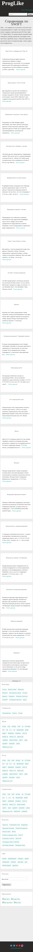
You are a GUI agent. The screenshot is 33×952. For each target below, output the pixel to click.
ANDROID (11, 733)
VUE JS (24, 733)
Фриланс (5, 693)
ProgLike (13, 3)
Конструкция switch (16, 368)
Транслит (5, 825)
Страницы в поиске (8, 838)
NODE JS (5, 737)
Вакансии (21, 689)
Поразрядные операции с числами (16, 209)
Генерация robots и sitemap (10, 842)
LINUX (18, 743)
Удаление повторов (8, 828)
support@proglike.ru (16, 948)
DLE (26, 862)
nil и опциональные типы (16, 399)
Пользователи (6, 713)
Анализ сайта (6, 831)
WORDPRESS (12, 858)
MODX (27, 858)
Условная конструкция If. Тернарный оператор (16, 336)
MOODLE (15, 865)
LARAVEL (5, 740)
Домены (4, 696)
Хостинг (25, 693)
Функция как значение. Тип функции (16, 558)
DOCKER (11, 743)
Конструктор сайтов (15, 693)
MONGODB (20, 730)
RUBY (27, 730)
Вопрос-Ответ (12, 689)
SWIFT (4, 733)
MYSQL (14, 726)
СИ (7, 730)
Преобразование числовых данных (16, 178)
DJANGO (18, 733)
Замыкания (16, 653)
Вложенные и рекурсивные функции (16, 589)
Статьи (4, 689)
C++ (11, 730)
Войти (23, 10)
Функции (16, 463)
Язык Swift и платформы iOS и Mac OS (16, 51)
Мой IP (21, 835)
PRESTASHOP (6, 865)
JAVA (25, 740)
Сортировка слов (15, 825)
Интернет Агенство (21, 696)
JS (22, 726)
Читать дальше (20, 69)
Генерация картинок (15, 699)
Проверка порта (20, 845)
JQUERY (5, 743)
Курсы (25, 699)
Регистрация (29, 10)
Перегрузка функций (16, 621)
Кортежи (16, 304)
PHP (19, 726)
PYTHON (27, 726)
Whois (14, 831)
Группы (14, 713)
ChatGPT (5, 699)
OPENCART (5, 862)
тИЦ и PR (18, 838)
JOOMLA (20, 858)
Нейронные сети (7, 747)
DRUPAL (13, 862)
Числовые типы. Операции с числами (16, 146)
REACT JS (12, 737)
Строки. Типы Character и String (16, 241)
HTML (4, 726)
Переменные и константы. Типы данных (16, 114)
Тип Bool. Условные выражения (16, 273)
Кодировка (24, 825)
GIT (3, 730)
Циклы (16, 431)
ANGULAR (20, 737)
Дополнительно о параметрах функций (16, 526)
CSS (9, 726)
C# (14, 730)
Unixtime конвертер (21, 828)
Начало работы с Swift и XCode (16, 83)
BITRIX (4, 858)
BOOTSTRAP (13, 740)
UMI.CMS (20, 862)
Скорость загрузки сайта (9, 835)
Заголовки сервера (8, 845)
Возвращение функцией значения (16, 494)
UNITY (21, 740)
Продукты (12, 696)
